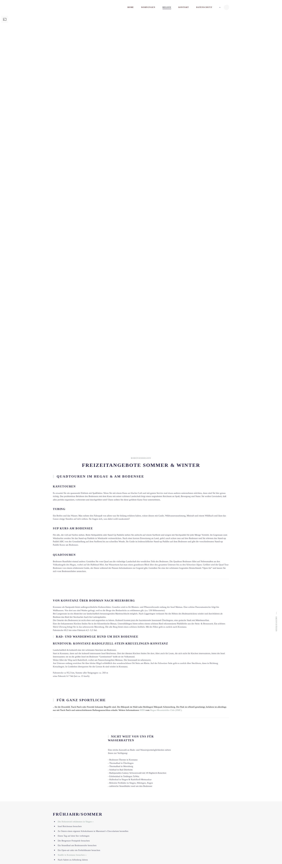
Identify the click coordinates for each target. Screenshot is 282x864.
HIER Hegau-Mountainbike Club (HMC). (161, 710)
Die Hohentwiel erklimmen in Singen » (76, 821)
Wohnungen (148, 7)
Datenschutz (204, 7)
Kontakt (183, 7)
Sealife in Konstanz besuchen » (72, 855)
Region (167, 7)
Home (130, 7)
